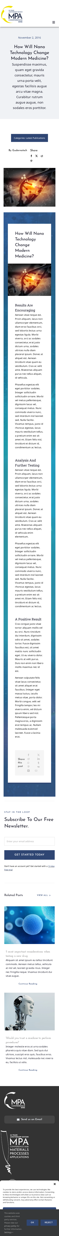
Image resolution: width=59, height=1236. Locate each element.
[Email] (36, 771)
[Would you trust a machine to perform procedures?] (29, 1011)
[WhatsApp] (28, 763)
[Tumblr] (38, 763)
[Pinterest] (31, 161)
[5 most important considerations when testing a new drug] (29, 925)
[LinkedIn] (38, 759)
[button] (54, 1184)
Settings (8, 1232)
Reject (49, 1223)
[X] (36, 156)
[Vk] (38, 767)
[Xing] (28, 771)
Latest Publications (35, 138)
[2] (29, 264)
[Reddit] (41, 156)
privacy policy (10, 1226)
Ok (32, 1223)
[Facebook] (31, 156)
